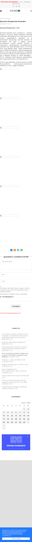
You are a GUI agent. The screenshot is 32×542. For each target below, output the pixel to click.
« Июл (4, 428)
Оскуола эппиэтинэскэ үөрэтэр (12, 375)
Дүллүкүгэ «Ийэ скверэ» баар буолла (13, 342)
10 (4, 416)
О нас (20, 2)
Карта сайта (16, 4)
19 (12, 419)
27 (16, 422)
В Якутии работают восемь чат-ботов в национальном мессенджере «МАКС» (14, 348)
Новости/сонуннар (5, 18)
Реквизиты (27, 2)
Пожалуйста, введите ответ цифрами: (13, 294)
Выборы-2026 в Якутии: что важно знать (15, 364)
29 (24, 422)
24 (4, 422)
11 (8, 416)
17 (4, 419)
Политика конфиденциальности (10, 313)
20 (16, 419)
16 (28, 416)
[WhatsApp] (21, 250)
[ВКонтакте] (11, 250)
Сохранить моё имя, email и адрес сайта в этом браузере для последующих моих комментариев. (15, 289)
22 (24, 419)
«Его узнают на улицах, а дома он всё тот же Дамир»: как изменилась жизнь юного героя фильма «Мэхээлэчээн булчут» (15, 335)
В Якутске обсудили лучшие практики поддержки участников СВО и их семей (14, 381)
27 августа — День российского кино (14, 360)
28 (20, 422)
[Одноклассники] (15, 250)
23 (28, 419)
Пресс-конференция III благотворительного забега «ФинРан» (14, 370)
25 (8, 422)
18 (8, 419)
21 (20, 419)
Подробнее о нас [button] (6, 535)
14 (20, 416)
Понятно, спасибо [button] (16, 538)
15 (24, 416)
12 (12, 416)
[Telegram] (18, 250)
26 (12, 422)
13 (16, 416)
